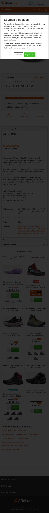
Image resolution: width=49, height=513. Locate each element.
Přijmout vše (29, 55)
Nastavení (18, 55)
